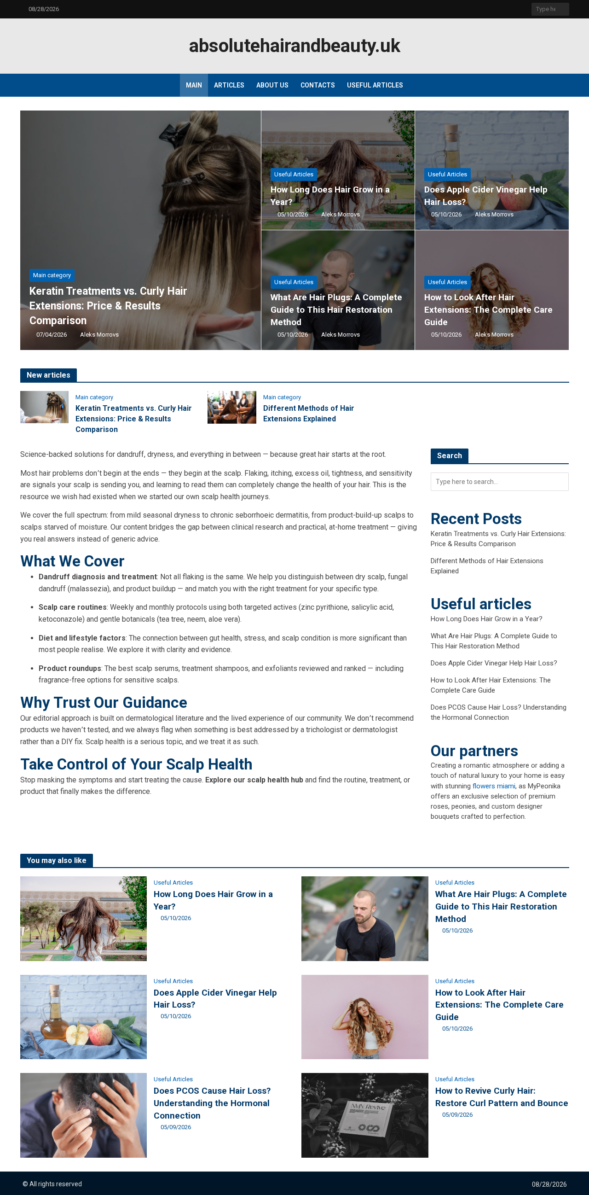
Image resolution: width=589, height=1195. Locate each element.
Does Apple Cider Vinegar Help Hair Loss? (486, 195)
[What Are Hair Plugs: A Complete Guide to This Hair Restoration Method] (338, 290)
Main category (52, 275)
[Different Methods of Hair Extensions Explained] (232, 406)
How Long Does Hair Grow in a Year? (330, 195)
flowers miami (494, 786)
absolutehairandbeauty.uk (294, 46)
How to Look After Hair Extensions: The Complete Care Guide (488, 309)
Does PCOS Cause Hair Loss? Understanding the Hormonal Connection (212, 1103)
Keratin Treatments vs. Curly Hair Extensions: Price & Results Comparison (108, 306)
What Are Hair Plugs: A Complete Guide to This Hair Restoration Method (336, 309)
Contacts (317, 85)
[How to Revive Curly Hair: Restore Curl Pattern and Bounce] (364, 1115)
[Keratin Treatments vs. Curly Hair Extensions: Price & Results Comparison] (140, 230)
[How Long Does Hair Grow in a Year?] (338, 170)
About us (272, 85)
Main (194, 85)
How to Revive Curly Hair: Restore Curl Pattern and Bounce (501, 1096)
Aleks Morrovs (99, 334)
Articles (229, 85)
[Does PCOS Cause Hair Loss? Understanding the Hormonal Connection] (83, 1115)
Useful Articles (375, 85)
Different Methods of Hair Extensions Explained (308, 413)
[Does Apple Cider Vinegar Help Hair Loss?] (492, 170)
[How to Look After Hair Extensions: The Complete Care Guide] (492, 290)
